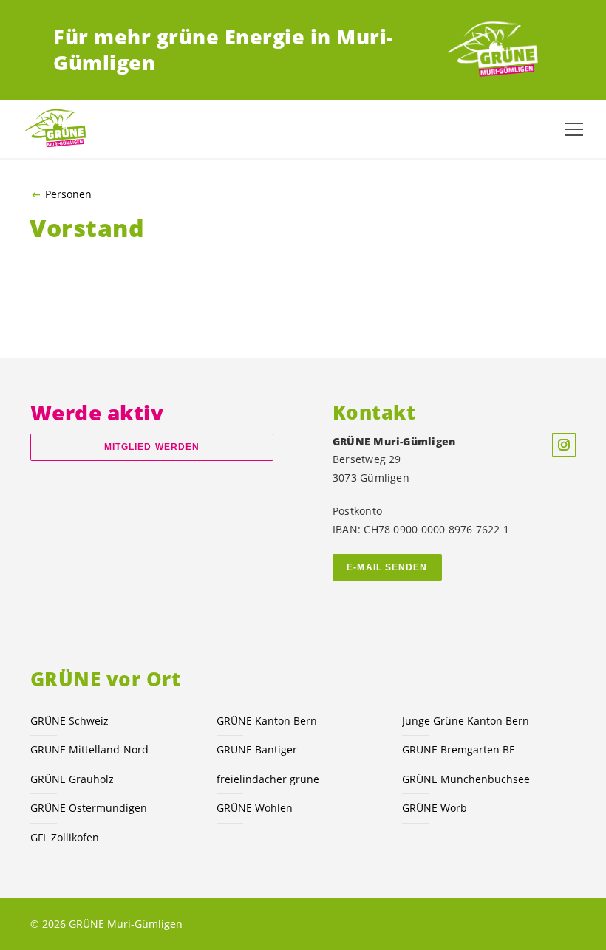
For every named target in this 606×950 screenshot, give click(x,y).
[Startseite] (498, 50)
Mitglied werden (152, 447)
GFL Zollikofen (64, 837)
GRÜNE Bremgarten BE (458, 749)
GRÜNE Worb (434, 808)
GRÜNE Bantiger (257, 749)
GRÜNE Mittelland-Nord (89, 749)
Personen (68, 194)
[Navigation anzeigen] (574, 129)
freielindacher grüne (268, 779)
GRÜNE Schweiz (69, 721)
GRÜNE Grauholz (72, 779)
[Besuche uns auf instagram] (564, 445)
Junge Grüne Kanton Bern (465, 721)
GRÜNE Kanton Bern (267, 721)
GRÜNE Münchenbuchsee (466, 779)
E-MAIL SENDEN (387, 567)
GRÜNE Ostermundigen (88, 808)
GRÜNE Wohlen (255, 808)
